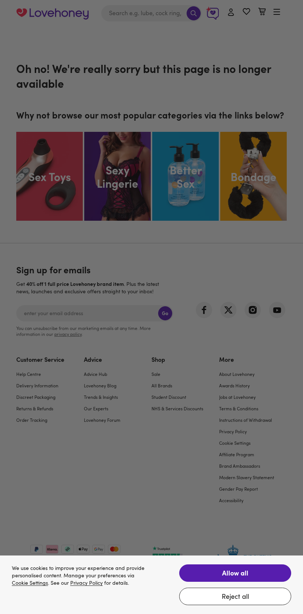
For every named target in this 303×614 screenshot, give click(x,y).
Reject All (235, 596)
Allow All (235, 572)
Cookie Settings (30, 583)
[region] (151, 584)
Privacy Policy (86, 583)
